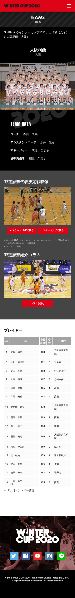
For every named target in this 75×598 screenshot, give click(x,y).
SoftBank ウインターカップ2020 (24, 32)
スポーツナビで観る (53, 230)
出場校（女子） (59, 32)
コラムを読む (37, 303)
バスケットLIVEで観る (22, 230)
